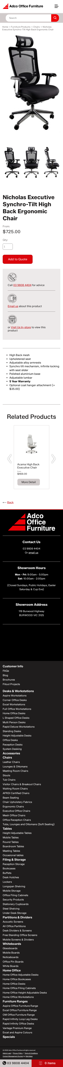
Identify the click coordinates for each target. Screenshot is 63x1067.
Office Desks (10, 740)
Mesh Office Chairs (14, 815)
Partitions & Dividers (17, 917)
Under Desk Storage (14, 913)
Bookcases (9, 868)
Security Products (13, 899)
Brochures (9, 679)
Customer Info (13, 666)
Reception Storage (14, 864)
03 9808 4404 (17, 1063)
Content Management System (13, 1056)
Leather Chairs (11, 762)
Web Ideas (29, 1056)
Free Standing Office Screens (20, 935)
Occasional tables (13, 855)
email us (33, 552)
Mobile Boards (11, 952)
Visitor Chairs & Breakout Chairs (22, 784)
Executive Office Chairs (16, 810)
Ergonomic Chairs (13, 806)
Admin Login (7, 1053)
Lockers (7, 881)
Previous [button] (9, 459)
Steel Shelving (11, 908)
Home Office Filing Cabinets (19, 988)
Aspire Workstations (15, 695)
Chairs (36, 26)
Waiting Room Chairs (15, 788)
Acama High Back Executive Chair (28, 466)
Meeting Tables (11, 850)
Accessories (11, 753)
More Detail (29, 482)
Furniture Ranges (15, 1001)
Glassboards (10, 948)
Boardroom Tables (13, 846)
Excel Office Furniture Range (20, 1010)
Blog (5, 675)
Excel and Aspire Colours (17, 1032)
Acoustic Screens (13, 921)
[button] (58, 8)
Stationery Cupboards (16, 904)
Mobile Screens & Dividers (18, 939)
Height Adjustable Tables (17, 833)
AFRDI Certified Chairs (16, 793)
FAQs (6, 670)
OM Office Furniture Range (19, 1014)
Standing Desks (12, 731)
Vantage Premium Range (17, 1028)
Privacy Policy (18, 1053)
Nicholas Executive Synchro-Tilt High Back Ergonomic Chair (28, 28)
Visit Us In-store (21, 327)
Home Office (12, 970)
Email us (13, 306)
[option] (31, 83)
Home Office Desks (14, 713)
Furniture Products (20, 26)
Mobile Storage (11, 890)
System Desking (12, 748)
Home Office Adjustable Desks (20, 974)
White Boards (10, 966)
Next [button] (53, 459)
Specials (9, 1037)
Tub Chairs (9, 779)
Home (5, 26)
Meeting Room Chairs (15, 770)
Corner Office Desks (15, 700)
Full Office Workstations (17, 708)
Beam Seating (11, 797)
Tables (7, 829)
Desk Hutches (11, 877)
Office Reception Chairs (17, 819)
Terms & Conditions (31, 1053)
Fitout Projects (11, 684)
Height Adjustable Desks (17, 735)
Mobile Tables (11, 837)
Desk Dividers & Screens (17, 930)
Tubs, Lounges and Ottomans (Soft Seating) (28, 824)
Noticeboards (10, 957)
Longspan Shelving (14, 886)
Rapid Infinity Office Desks (18, 1023)
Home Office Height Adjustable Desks (25, 992)
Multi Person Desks (14, 722)
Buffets (7, 873)
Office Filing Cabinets (15, 895)
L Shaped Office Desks (16, 717)
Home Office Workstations (18, 997)
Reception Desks (13, 744)
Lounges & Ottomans (15, 766)
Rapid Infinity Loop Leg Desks (20, 1019)
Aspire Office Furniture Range (20, 1005)
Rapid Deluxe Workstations (19, 726)
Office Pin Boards (13, 961)
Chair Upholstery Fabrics (17, 802)
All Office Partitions (14, 926)
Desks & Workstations (18, 691)
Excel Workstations (14, 704)
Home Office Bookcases (17, 979)
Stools (6, 775)
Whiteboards (12, 944)
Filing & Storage (14, 859)
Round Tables (11, 842)
